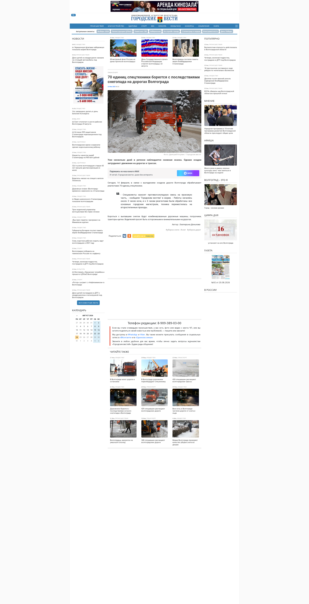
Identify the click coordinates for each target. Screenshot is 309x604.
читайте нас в (143, 236)
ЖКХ (152, 26)
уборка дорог (194, 230)
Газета (216, 26)
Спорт (144, 26)
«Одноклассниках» (144, 337)
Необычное (175, 26)
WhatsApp (133, 334)
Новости (78, 38)
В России (210, 289)
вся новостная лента (88, 302)
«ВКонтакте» (126, 337)
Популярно (212, 38)
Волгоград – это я (216, 180)
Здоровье (132, 26)
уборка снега (173, 230)
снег (184, 230)
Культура (162, 26)
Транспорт (113, 72)
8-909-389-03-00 (169, 323)
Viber (142, 334)
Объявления (203, 26)
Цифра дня (211, 215)
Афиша (209, 140)
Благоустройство (116, 26)
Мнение (209, 100)
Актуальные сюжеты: (85, 31)
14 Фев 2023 (111, 86)
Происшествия (97, 26)
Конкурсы (189, 26)
